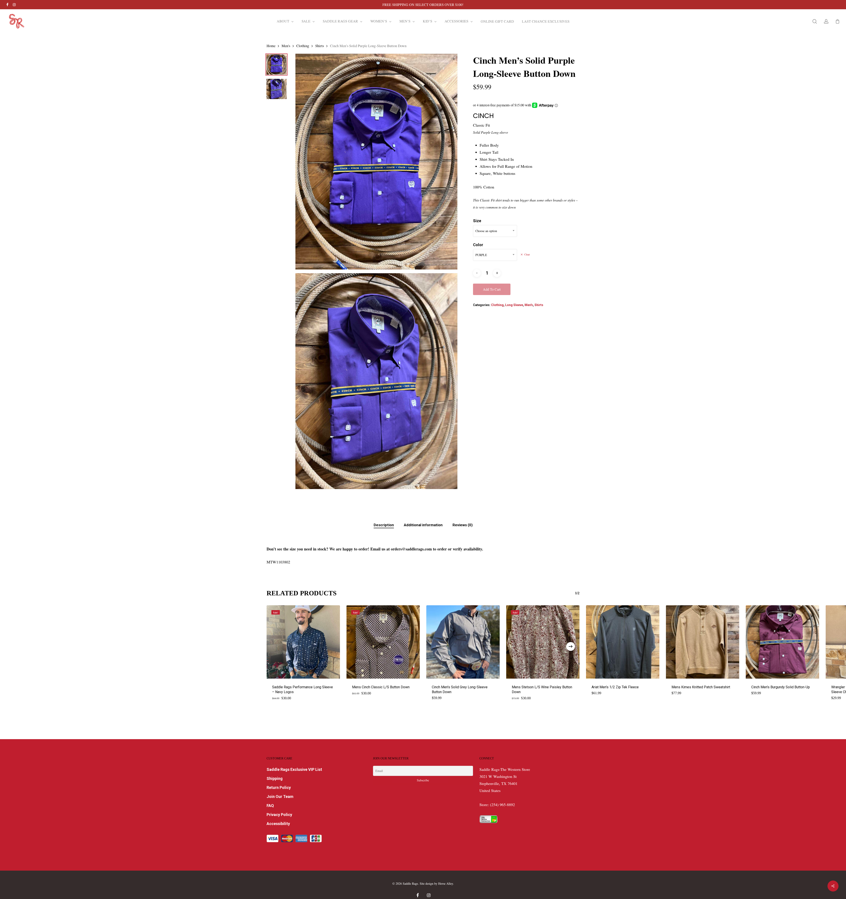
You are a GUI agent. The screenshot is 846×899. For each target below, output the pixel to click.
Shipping (275, 778)
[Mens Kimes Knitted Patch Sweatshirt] (702, 642)
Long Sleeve (514, 305)
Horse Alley (445, 883)
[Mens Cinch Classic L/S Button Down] (383, 642)
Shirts (319, 45)
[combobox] (495, 231)
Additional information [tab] (423, 525)
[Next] (570, 646)
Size (477, 220)
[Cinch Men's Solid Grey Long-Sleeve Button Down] (463, 642)
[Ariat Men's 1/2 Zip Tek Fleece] (622, 642)
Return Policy (279, 787)
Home (271, 45)
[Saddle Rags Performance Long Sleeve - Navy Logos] (303, 642)
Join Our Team (280, 796)
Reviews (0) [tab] (463, 525)
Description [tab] (384, 525)
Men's (286, 45)
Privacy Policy (279, 814)
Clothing (302, 45)
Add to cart (492, 289)
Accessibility (278, 823)
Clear (527, 254)
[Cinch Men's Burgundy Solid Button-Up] (782, 642)
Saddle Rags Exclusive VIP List (294, 769)
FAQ (270, 805)
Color (478, 244)
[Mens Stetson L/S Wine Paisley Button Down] (543, 642)
